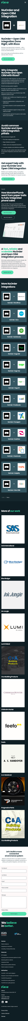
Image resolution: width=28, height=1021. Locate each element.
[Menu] (25, 2)
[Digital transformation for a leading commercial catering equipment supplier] (13, 562)
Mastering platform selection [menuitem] (7, 959)
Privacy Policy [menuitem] (4, 1010)
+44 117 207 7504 (5, 997)
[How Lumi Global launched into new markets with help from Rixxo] (13, 627)
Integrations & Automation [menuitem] (6, 946)
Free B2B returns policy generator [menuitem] (8, 982)
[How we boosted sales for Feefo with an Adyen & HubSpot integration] (13, 726)
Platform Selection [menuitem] (5, 944)
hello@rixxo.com (5, 998)
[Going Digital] (13, 529)
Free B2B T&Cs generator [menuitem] (6, 978)
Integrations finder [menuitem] (5, 962)
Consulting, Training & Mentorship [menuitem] (8, 948)
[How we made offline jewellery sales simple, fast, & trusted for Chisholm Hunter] (13, 693)
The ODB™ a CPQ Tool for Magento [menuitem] (8, 973)
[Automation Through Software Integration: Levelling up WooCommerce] (13, 758)
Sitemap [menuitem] (3, 1016)
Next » (8, 497)
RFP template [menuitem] (4, 955)
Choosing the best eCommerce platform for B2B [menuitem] (11, 957)
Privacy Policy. (5, 910)
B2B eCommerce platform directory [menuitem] (8, 964)
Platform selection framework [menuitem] (7, 967)
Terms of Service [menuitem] (5, 1013)
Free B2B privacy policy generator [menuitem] (8, 980)
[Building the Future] (13, 824)
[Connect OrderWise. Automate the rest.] (13, 660)
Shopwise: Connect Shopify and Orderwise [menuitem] (9, 975)
